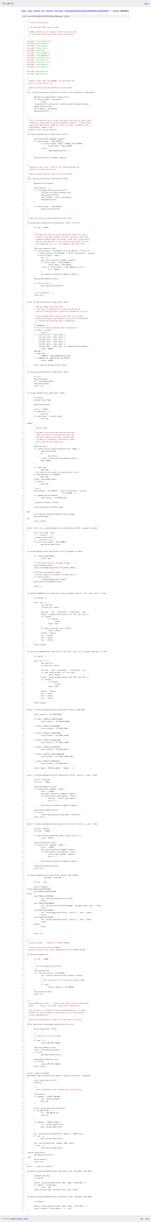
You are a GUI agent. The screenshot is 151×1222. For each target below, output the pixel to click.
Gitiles (13, 1219)
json (147, 1219)
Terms (25, 1219)
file (66, 16)
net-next (59, 10)
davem (50, 10)
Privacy (19, 1219)
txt (141, 1219)
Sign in (146, 3)
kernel (37, 10)
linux (23, 10)
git (43, 10)
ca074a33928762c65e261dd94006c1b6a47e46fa (87, 10)
